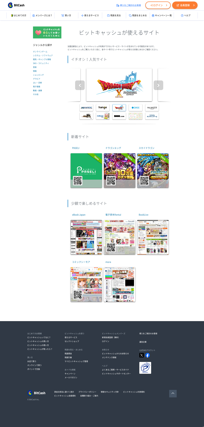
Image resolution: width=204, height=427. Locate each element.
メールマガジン (71, 377)
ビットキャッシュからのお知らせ (115, 353)
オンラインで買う (34, 365)
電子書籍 (36, 86)
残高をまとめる (139, 15)
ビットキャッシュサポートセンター (116, 374)
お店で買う (31, 361)
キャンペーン (70, 374)
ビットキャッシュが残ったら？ (39, 349)
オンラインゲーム (40, 51)
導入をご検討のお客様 (130, 5)
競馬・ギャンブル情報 (42, 59)
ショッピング (38, 75)
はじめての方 (20, 15)
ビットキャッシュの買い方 (38, 341)
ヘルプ (187, 15)
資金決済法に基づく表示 (64, 392)
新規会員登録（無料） (111, 337)
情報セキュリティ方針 (110, 392)
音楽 (35, 67)
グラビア (36, 79)
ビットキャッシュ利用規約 (134, 392)
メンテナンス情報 (109, 357)
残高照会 (68, 353)
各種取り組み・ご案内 (89, 396)
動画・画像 (37, 90)
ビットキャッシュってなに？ (39, 337)
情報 (35, 71)
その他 (35, 94)
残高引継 (68, 357)
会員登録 (185, 5)
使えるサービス (91, 15)
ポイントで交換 (33, 369)
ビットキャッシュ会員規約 (65, 396)
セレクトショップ (72, 341)
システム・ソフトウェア (43, 55)
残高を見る (115, 15)
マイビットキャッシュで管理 (76, 361)
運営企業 (143, 342)
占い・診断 (37, 83)
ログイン (158, 5)
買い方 (68, 15)
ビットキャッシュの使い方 (38, 345)
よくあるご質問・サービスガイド (115, 370)
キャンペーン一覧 (163, 15)
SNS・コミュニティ (41, 63)
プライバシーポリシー (87, 392)
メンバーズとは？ (44, 15)
